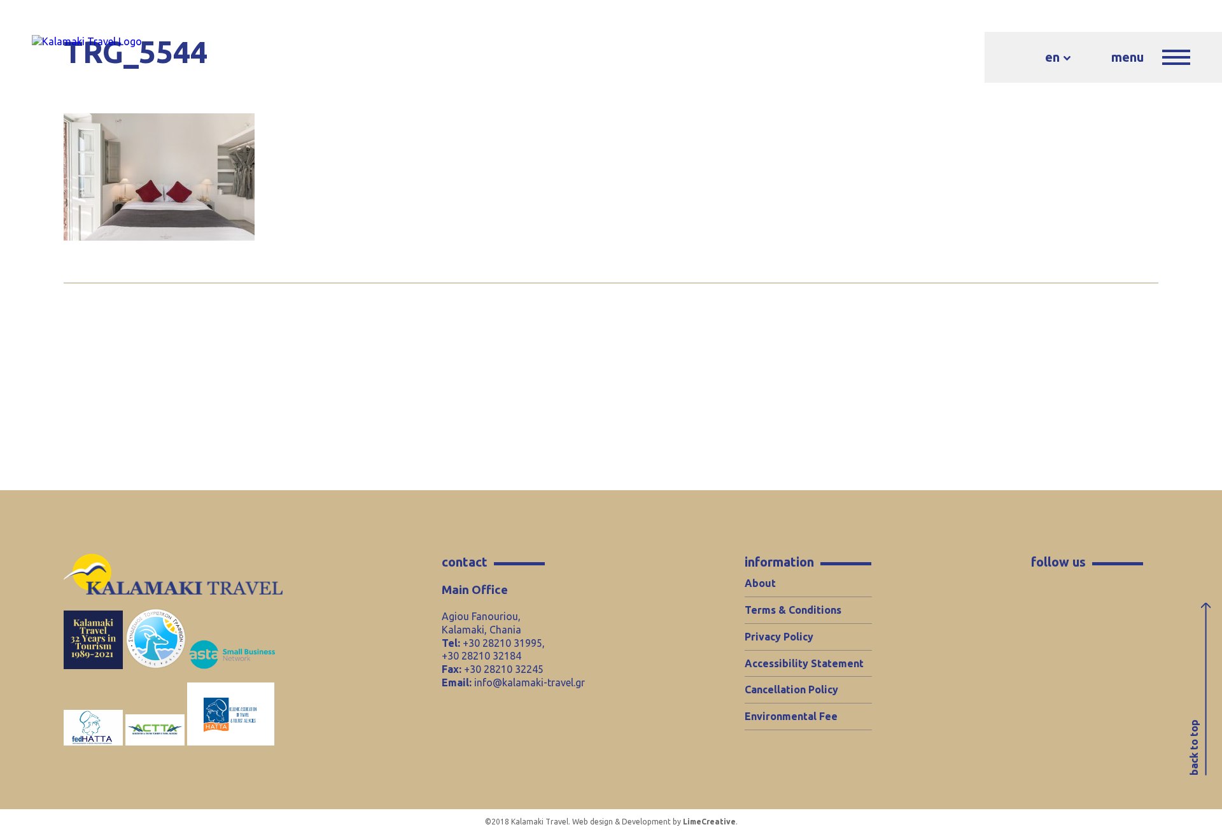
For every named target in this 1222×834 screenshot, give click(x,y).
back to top (1194, 747)
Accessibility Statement (804, 663)
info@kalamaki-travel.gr (529, 682)
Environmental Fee (791, 716)
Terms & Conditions (793, 610)
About (760, 583)
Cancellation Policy (791, 689)
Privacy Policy (779, 636)
